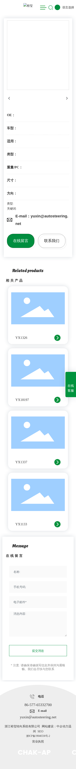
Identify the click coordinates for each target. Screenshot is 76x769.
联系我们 (51, 240)
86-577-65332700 (38, 705)
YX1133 (21, 524)
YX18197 (22, 400)
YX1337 (21, 462)
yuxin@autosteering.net (38, 717)
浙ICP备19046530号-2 (38, 735)
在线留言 (20, 240)
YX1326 (21, 337)
